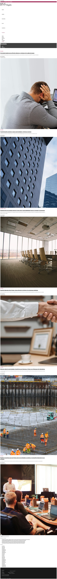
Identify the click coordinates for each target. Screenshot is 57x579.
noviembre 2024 (4, 560)
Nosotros (3, 38)
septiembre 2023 (4, 566)
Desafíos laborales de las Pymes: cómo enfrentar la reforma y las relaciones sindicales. (19, 290)
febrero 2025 (3, 557)
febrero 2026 (3, 547)
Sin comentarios (2, 56)
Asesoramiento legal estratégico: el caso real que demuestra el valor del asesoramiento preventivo (13, 541)
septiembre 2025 (4, 552)
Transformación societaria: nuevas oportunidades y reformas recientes (15, 132)
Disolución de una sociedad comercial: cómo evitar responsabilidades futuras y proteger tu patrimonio (22, 210)
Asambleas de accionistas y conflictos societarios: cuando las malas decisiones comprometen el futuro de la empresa (16, 539)
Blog (2, 39)
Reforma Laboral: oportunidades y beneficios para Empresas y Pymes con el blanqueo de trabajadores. (22, 369)
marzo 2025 (3, 556)
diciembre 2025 (4, 549)
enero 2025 (3, 558)
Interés (5, 208)
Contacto (3, 40)
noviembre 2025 (4, 550)
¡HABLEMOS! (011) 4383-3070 (3, 1)
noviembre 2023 (4, 565)
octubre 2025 (3, 551)
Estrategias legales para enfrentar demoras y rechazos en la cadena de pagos (17, 53)
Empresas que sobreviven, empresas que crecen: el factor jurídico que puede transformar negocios (13, 542)
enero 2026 (3, 548)
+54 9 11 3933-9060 (10, 1)
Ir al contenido (2, 0)
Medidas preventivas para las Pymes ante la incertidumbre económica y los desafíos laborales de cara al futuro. (22, 458)
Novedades (3, 47)
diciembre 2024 (4, 559)
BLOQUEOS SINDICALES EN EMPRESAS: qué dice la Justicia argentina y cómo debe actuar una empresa (14, 540)
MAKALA (10, 578)
